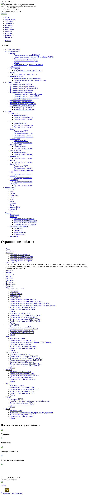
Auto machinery (15, 207)
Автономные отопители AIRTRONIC (24, 356)
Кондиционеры (19, 234)
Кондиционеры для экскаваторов (22, 106)
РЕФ (11, 172)
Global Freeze (14, 164)
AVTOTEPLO (15, 67)
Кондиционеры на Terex (23, 108)
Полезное (8, 25)
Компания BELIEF (17, 385)
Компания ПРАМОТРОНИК (20, 313)
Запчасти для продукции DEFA (21, 415)
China (12, 205)
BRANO (9, 370)
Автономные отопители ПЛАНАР (27, 55)
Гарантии (8, 33)
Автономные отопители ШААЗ (21, 327)
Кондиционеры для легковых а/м (22, 102)
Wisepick (13, 203)
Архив (16, 63)
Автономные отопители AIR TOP (22, 340)
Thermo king (14, 195)
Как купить (9, 29)
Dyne (11, 191)
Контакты (8, 37)
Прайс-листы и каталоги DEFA (21, 416)
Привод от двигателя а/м (23, 119)
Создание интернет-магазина (11, 493)
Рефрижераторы (20, 232)
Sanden (12, 193)
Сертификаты (10, 19)
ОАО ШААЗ (14, 325)
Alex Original (14, 156)
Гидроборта (18, 230)
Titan (11, 211)
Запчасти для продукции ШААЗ (22, 331)
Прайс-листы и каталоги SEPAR (22, 405)
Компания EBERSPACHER (20, 354)
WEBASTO (10, 337)
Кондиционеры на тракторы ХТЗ (26, 98)
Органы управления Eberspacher (22, 362)
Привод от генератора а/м (23, 117)
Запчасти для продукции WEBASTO (23, 346)
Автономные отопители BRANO (22, 374)
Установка (9, 21)
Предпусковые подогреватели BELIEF (24, 389)
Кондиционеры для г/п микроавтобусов (24, 88)
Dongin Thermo (15, 150)
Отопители (18, 228)
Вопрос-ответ (15, 236)
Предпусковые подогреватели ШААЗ (24, 329)
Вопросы (8, 27)
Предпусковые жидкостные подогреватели (30, 80)
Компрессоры (10, 187)
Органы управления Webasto (20, 344)
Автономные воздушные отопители (27, 78)
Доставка (8, 31)
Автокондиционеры (12, 82)
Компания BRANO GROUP (20, 372)
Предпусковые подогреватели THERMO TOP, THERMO (31, 342)
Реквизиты (9, 35)
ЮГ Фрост (13, 184)
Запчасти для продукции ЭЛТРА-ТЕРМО (25, 319)
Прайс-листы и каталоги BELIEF (22, 393)
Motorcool (13, 209)
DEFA (8, 409)
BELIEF (9, 383)
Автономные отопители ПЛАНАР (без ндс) (26, 301)
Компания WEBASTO (18, 338)
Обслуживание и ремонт (19, 226)
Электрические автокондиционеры (23, 104)
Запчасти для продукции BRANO (22, 377)
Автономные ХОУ (21, 115)
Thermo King (14, 113)
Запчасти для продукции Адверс (26, 59)
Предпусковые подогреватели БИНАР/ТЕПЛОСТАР (33, 57)
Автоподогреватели (12, 51)
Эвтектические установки (23, 137)
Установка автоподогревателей (25, 223)
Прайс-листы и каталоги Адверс (26, 61)
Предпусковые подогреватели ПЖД (23, 317)
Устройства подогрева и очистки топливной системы (29, 401)
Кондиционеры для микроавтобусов (23, 86)
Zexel (11, 199)
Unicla (12, 201)
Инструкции (14, 215)
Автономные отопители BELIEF (22, 387)
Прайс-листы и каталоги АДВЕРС (22, 309)
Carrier (12, 121)
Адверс (12, 53)
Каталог (8, 41)
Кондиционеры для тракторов (21, 92)
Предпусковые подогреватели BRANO (24, 376)
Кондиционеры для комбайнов (21, 100)
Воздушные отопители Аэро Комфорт (28, 70)
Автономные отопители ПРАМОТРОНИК (26, 315)
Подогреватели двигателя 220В (25, 74)
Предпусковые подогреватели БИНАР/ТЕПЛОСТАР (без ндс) (33, 305)
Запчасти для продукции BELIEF (22, 391)
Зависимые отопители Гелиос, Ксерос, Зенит (26, 358)
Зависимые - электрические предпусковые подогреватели (31, 413)
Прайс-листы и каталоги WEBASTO (23, 348)
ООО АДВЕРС (15, 298)
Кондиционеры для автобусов (21, 84)
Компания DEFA (16, 411)
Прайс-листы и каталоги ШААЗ (22, 333)
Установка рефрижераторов (24, 219)
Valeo (11, 197)
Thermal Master (15, 139)
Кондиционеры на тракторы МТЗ (26, 96)
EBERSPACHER (12, 352)
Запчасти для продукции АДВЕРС (23, 307)
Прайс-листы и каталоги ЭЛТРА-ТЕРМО (25, 321)
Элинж (12, 160)
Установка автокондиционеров (25, 221)
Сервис (8, 213)
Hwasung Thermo (16, 145)
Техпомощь (9, 23)
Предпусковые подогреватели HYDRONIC (26, 360)
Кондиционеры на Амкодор (24, 109)
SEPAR (8, 397)
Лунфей (12, 72)
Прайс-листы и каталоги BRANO (22, 379)
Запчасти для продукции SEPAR (22, 403)
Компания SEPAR (16, 399)
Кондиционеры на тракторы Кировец (28, 94)
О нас (7, 18)
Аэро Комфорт (15, 69)
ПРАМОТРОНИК (16, 76)
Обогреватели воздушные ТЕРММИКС (28, 65)
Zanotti (12, 129)
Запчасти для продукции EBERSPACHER (25, 364)
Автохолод (9, 111)
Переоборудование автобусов (25, 224)
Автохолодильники (12, 49)
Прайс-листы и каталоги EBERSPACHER (25, 366)
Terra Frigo (13, 176)
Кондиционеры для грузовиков (21, 90)
